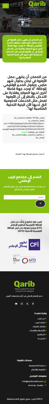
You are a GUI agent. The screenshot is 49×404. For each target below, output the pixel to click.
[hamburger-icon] (5, 5)
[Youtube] (16, 303)
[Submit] (40, 203)
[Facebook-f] (33, 303)
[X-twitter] (27, 303)
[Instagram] (22, 303)
